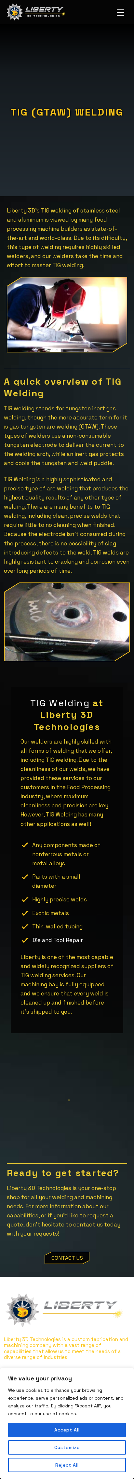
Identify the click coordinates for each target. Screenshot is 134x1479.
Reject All (66, 1465)
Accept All (66, 1430)
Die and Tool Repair (57, 940)
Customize (66, 1447)
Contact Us (67, 1257)
